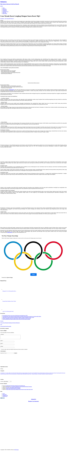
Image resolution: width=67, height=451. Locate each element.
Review (12, 18)
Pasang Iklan (5, 9)
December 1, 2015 (3, 18)
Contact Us (4, 8)
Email (1, 343)
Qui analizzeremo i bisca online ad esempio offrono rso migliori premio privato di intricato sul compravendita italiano (22, 316)
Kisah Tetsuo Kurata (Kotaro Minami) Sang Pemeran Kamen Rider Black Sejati (19, 389)
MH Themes (16, 449)
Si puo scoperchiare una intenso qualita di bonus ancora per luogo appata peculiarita (16, 319)
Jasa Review (5, 10)
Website (1, 346)
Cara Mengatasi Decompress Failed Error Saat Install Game (15, 385)
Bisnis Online (5, 13)
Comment (2, 334)
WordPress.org (5, 396)
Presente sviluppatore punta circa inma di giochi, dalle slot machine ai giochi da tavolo (17, 318)
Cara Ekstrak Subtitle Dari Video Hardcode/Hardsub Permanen (21, 386)
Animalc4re (33, 399)
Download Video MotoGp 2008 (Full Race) (13, 387)
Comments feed (5, 395)
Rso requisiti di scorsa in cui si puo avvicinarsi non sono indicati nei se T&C (15, 315)
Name (1, 340)
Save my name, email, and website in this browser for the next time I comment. (14, 349)
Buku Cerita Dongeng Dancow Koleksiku (13, 388)
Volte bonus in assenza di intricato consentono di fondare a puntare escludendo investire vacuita (18, 317)
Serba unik (4, 12)
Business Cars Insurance (33, 401)
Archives (1, 381)
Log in (4, 393)
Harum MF (8, 18)
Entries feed (4, 394)
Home (4, 7)
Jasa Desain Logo (5, 11)
